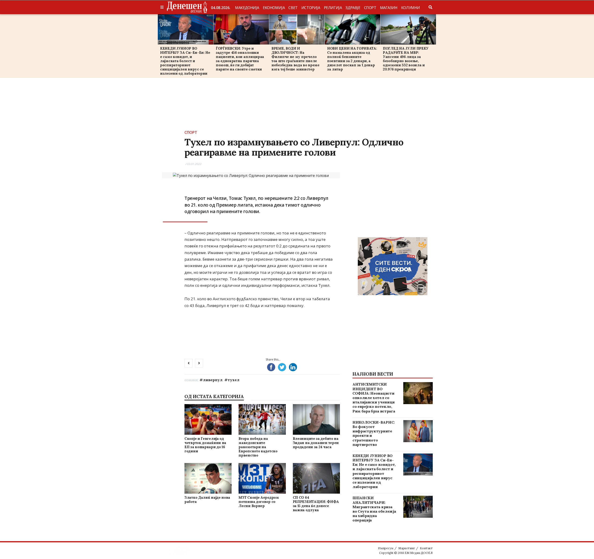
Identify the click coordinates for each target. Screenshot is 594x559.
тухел (233, 379)
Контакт (426, 548)
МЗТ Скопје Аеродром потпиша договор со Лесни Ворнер (259, 501)
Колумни (410, 7)
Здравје (352, 7)
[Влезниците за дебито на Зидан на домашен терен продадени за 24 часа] (316, 419)
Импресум (385, 548)
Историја (310, 7)
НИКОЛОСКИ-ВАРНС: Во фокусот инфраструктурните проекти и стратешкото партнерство (373, 433)
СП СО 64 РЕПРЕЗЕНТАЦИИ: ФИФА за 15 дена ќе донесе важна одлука (316, 503)
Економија (274, 7)
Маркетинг (406, 548)
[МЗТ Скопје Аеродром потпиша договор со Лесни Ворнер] (262, 478)
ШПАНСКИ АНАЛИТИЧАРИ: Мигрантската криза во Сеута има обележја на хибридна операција (374, 508)
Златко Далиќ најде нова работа (207, 499)
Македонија (247, 7)
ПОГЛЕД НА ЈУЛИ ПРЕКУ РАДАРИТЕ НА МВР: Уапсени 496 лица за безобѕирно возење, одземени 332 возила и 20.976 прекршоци (406, 58)
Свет (292, 7)
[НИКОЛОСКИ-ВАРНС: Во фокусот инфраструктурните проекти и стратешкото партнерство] (418, 431)
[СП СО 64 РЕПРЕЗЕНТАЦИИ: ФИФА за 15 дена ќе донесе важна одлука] (316, 478)
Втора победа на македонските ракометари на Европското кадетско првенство (258, 446)
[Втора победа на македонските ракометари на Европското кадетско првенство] (262, 419)
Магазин (388, 7)
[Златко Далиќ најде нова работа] (208, 478)
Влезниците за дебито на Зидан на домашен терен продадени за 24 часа (316, 442)
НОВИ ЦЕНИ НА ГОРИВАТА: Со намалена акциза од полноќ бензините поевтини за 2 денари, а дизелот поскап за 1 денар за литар (352, 58)
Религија (333, 7)
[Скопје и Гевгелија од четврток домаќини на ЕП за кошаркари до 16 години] (208, 419)
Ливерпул (213, 379)
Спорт (370, 7)
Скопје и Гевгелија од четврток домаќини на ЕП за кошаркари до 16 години (205, 444)
